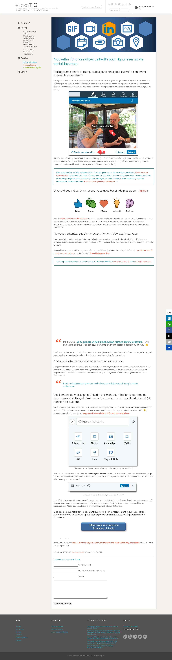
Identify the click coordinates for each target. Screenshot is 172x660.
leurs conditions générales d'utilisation (99, 181)
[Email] (169, 342)
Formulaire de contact (130, 626)
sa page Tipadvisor (143, 261)
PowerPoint (27, 42)
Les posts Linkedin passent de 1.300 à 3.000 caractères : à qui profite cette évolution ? (102, 642)
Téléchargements (22, 638)
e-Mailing (26, 34)
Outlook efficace (28, 38)
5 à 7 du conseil (28, 50)
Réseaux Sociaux (29, 65)
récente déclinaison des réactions (74, 218)
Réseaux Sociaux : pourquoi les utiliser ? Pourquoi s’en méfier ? (100, 646)
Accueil (18, 626)
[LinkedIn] (169, 318)
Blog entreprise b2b (29, 32)
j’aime (142, 190)
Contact (24, 72)
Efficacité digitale (30, 62)
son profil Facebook (121, 261)
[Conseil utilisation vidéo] (130, 639)
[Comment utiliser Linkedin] (140, 639)
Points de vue (27, 52)
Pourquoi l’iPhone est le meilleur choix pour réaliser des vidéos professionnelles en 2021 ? (103, 638)
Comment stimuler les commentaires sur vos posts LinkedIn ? (102, 627)
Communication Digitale (32, 68)
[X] (169, 336)
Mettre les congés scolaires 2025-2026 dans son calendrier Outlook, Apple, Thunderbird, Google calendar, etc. (103, 632)
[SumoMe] (169, 347)
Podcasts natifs (28, 40)
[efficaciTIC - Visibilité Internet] (26, 7)
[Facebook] (169, 330)
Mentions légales (98, 655)
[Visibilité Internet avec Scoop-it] (145, 639)
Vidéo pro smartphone (30, 46)
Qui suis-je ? (25, 23)
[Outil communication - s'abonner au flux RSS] (125, 639)
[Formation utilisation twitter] (135, 639)
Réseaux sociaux (28, 44)
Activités (24, 58)
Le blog (24, 28)
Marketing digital (28, 36)
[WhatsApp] (169, 324)
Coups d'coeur (28, 54)
